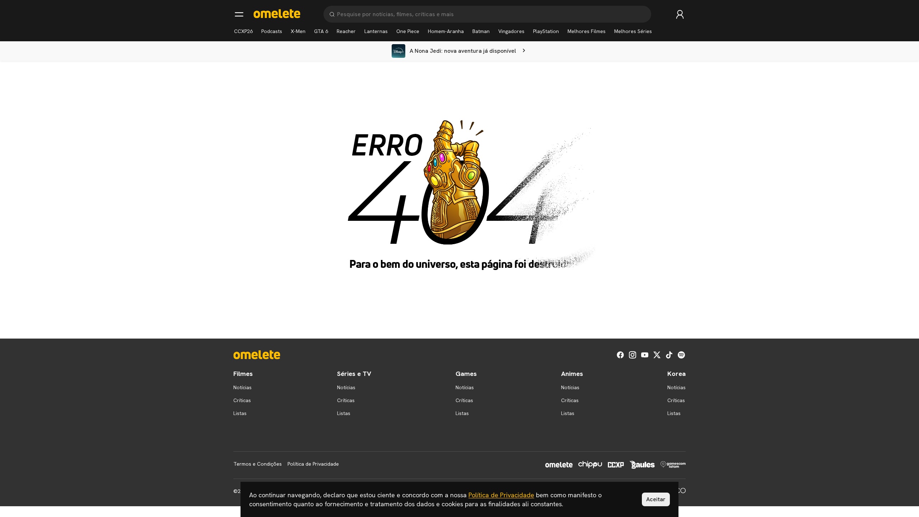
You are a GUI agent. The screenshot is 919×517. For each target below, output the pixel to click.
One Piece (407, 31)
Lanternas (376, 31)
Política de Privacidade (313, 464)
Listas (240, 413)
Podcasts (271, 31)
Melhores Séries (633, 31)
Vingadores (511, 31)
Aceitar (656, 499)
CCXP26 (243, 31)
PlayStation (546, 31)
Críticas (242, 400)
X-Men (298, 31)
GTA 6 (321, 31)
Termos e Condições (257, 464)
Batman (481, 31)
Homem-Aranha (446, 31)
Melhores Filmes (587, 31)
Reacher (346, 31)
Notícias (242, 387)
